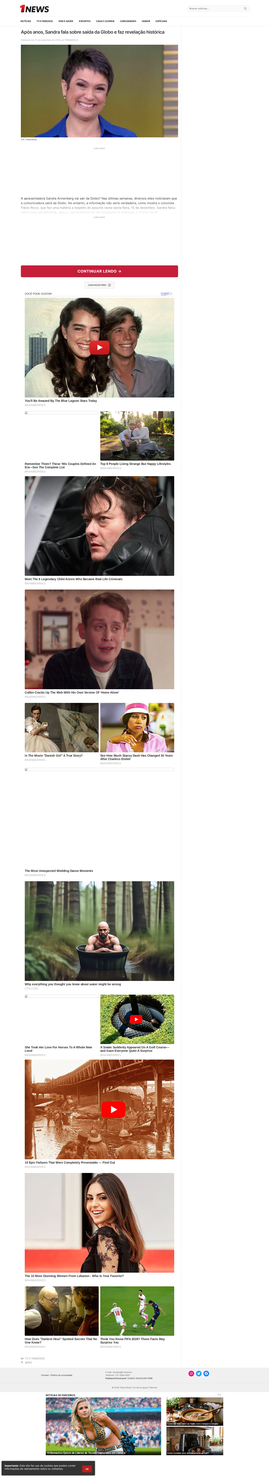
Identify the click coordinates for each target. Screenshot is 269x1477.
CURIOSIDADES (128, 21)
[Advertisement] (99, 171)
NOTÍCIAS (26, 21)
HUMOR (146, 21)
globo (28, 1362)
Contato (45, 1375)
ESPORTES (84, 21)
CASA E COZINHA (105, 21)
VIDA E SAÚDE (65, 21)
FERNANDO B (71, 40)
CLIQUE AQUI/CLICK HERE (140, 1378)
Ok (87, 1469)
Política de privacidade (61, 1375)
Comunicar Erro (97, 285)
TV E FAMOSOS (45, 21)
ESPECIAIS (161, 21)
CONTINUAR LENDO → (100, 271)
